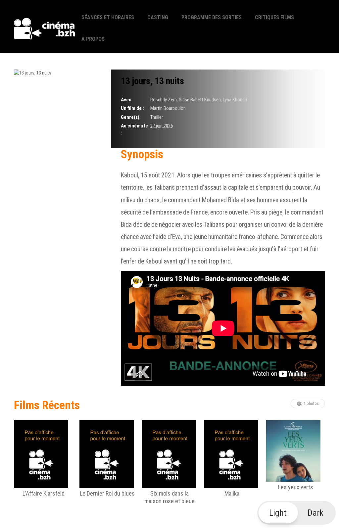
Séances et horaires (107, 17)
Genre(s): (131, 117)
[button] (296, 513)
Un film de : (132, 108)
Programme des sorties (211, 17)
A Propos (93, 39)
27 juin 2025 (161, 126)
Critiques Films (274, 17)
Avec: (127, 100)
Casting (157, 17)
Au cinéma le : (134, 129)
